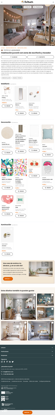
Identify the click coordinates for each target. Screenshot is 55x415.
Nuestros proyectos (11, 48)
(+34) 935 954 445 (8, 374)
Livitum (3, 48)
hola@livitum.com (8, 372)
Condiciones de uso (5, 381)
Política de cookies (33, 381)
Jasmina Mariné (15, 50)
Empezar (7, 279)
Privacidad (25, 381)
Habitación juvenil (22, 48)
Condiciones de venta (17, 381)
